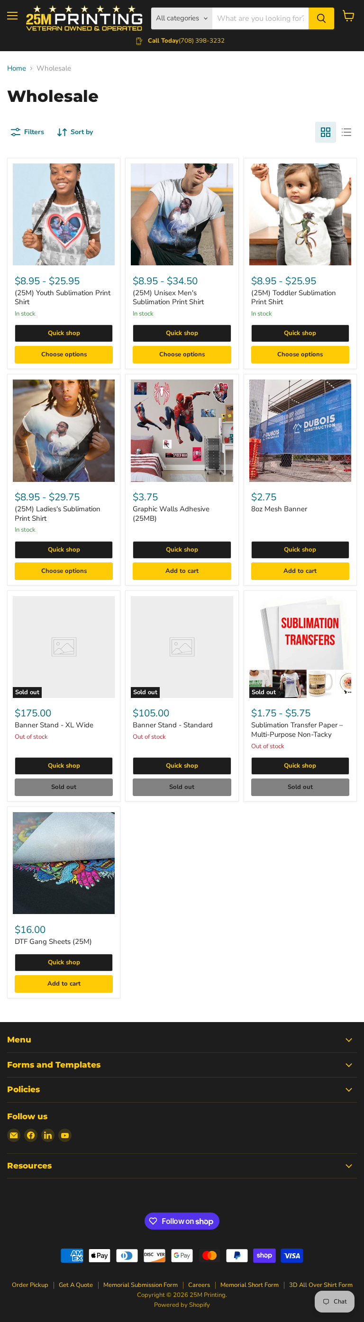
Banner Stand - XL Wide (54, 725)
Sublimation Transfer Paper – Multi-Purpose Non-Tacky (297, 729)
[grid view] (325, 132)
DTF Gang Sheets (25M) (53, 941)
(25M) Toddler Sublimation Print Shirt (293, 297)
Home (16, 68)
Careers (199, 1285)
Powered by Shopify (182, 1305)
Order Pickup (30, 1285)
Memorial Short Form (249, 1285)
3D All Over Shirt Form (321, 1285)
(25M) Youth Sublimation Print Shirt (62, 297)
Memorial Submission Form (140, 1285)
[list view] (346, 132)
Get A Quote (76, 1285)
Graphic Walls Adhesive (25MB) (171, 513)
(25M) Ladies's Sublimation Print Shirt (57, 513)
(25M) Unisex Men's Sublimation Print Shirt (168, 297)
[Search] (321, 18)
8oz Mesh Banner (279, 509)
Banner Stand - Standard (173, 725)
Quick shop (64, 333)
